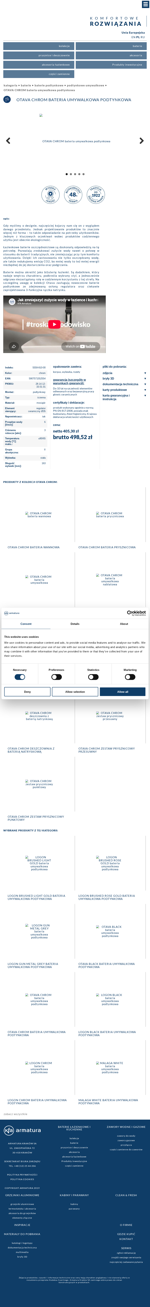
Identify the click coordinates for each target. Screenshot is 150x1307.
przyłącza (126, 1145)
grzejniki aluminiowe (22, 1204)
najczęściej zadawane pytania (126, 1262)
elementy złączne (22, 1217)
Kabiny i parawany (74, 1195)
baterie (26, 85)
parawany (74, 1208)
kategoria (10, 85)
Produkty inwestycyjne (74, 1161)
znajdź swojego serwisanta (126, 1257)
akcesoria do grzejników (22, 1213)
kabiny (74, 1204)
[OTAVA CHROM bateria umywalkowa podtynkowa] (75, 140)
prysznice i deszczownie (74, 1147)
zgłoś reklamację (126, 1252)
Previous (9, 144)
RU (143, 37)
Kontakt (126, 1239)
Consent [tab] (25, 623)
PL (138, 37)
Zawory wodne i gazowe (126, 1126)
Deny (27, 691)
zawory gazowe (126, 1140)
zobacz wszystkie (15, 1114)
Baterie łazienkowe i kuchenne (74, 1128)
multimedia (22, 1252)
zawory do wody (126, 1135)
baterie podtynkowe (49, 85)
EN (134, 37)
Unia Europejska (133, 32)
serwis (126, 1248)
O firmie (126, 1224)
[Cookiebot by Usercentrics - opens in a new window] (130, 613)
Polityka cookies (22, 1179)
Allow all (122, 691)
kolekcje (74, 1138)
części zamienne (74, 1165)
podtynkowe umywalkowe (85, 85)
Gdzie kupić (126, 1234)
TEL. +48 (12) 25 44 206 (22, 1166)
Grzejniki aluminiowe (22, 1195)
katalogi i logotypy (22, 1243)
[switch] (56, 677)
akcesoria (74, 1152)
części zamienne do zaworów (126, 1149)
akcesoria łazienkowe (74, 1156)
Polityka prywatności (22, 1174)
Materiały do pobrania (22, 1234)
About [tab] (124, 623)
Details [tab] (75, 623)
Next (140, 144)
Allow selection (75, 691)
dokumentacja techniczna (22, 1247)
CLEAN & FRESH (126, 1195)
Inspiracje (22, 1224)
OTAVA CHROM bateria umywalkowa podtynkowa (39, 90)
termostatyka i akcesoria (22, 1208)
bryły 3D (22, 1256)
